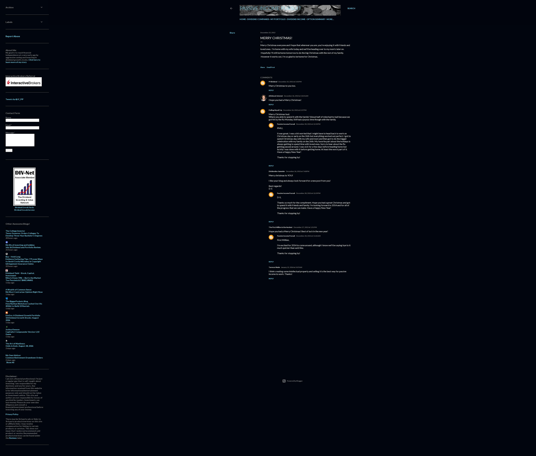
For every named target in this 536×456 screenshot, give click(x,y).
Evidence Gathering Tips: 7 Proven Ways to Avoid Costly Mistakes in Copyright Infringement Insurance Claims (24, 261)
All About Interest (276, 96)
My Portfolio (278, 19)
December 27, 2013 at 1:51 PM (305, 227)
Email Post (271, 67)
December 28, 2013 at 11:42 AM (308, 236)
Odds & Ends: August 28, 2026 (19, 346)
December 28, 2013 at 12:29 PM (308, 193)
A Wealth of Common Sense (18, 289)
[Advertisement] (306, 345)
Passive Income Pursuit (271, 8)
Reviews (13, 438)
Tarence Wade (274, 267)
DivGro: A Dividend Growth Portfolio (23, 315)
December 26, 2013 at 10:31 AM (296, 96)
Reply (271, 90)
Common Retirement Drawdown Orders (24, 357)
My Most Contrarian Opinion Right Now (24, 292)
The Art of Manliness (15, 343)
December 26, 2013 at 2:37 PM (294, 110)
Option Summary (316, 19)
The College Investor (15, 231)
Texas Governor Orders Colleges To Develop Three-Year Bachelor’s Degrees (24, 234)
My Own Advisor (13, 355)
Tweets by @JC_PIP (14, 99)
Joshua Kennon (13, 329)
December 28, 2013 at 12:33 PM (308, 124)
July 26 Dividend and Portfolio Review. (23, 247)
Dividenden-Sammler (277, 171)
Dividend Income (296, 19)
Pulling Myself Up (275, 110)
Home (243, 19)
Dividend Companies (258, 19)
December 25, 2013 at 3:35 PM (290, 82)
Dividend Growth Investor (24, 210)
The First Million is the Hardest (280, 227)
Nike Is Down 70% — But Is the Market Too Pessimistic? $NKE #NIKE (23, 279)
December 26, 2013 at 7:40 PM (297, 171)
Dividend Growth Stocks (24, 207)
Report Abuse (13, 36)
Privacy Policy (12, 414)
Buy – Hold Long (13, 256)
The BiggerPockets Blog (17, 301)
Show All (10, 362)
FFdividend (273, 82)
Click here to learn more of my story (23, 61)
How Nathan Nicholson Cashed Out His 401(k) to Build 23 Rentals (24, 304)
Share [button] (232, 33)
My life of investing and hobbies (20, 245)
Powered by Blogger (295, 381)
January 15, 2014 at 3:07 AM (291, 267)
